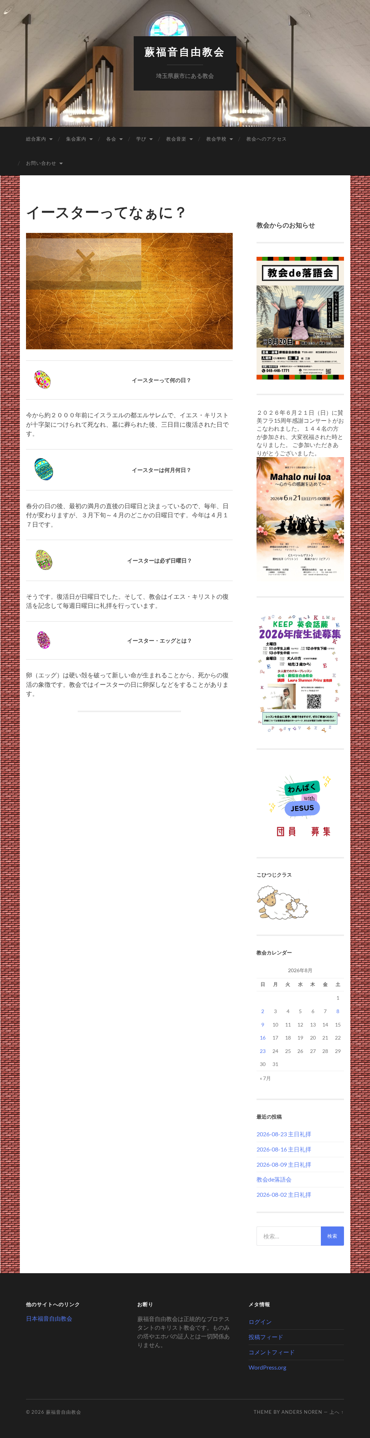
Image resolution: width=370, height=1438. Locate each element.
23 (263, 1051)
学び (141, 139)
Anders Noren (301, 1412)
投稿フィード (266, 1336)
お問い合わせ (41, 163)
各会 (111, 139)
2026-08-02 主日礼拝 (284, 1194)
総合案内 (36, 139)
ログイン (260, 1321)
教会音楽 (176, 139)
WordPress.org (267, 1367)
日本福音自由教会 (49, 1318)
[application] (129, 291)
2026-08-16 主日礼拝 (284, 1149)
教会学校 (216, 139)
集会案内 (76, 139)
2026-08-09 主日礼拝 (284, 1164)
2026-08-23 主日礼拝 (284, 1133)
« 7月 (265, 1078)
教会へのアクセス (266, 139)
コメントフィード (272, 1352)
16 (263, 1037)
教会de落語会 (274, 1179)
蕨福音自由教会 (185, 52)
